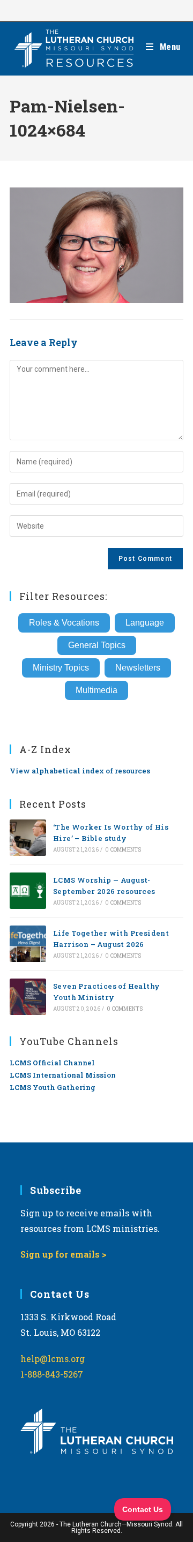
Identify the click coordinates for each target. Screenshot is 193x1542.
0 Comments (123, 849)
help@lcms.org (52, 1358)
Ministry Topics (61, 667)
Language (144, 622)
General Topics (96, 645)
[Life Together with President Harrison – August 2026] (28, 944)
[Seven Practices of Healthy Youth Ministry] (28, 997)
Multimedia (96, 690)
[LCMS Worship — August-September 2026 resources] (28, 890)
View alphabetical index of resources (80, 771)
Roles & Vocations (64, 622)
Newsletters (137, 667)
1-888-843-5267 (51, 1374)
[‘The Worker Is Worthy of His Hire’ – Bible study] (28, 837)
